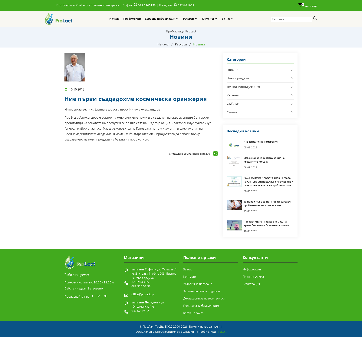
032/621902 (186, 5)
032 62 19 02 (140, 311)
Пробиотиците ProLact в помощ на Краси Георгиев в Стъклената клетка (266, 223)
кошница (309, 6)
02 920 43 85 (140, 282)
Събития (233, 104)
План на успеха (253, 276)
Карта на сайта (193, 313)
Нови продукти (238, 78)
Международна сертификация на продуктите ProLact (264, 159)
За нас (226, 18)
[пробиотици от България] (59, 18)
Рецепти (233, 95)
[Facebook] (92, 296)
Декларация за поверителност (204, 298)
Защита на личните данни (201, 291)
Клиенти (208, 18)
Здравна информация (160, 18)
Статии (232, 112)
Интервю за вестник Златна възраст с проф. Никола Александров (112, 109)
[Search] (315, 18)
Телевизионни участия (243, 87)
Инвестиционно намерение (261, 141)
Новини (232, 70)
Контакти (189, 276)
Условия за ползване (197, 284)
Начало (114, 18)
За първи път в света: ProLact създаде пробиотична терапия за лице (267, 203)
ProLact (221, 331)
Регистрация (251, 284)
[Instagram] (99, 296)
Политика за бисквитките (201, 305)
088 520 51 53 (141, 286)
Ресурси (188, 18)
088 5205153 (147, 5)
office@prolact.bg (142, 294)
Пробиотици (132, 18)
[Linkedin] (105, 296)
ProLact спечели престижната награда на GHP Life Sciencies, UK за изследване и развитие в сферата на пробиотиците (268, 181)
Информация (252, 269)
